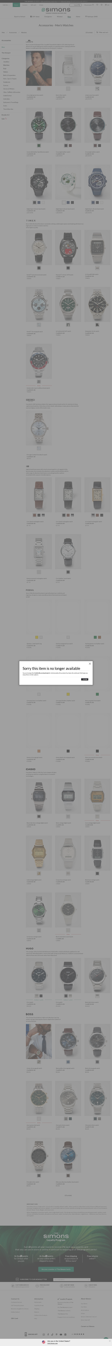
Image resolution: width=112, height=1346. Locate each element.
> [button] (84, 679)
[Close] (90, 663)
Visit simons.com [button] (52, 1343)
